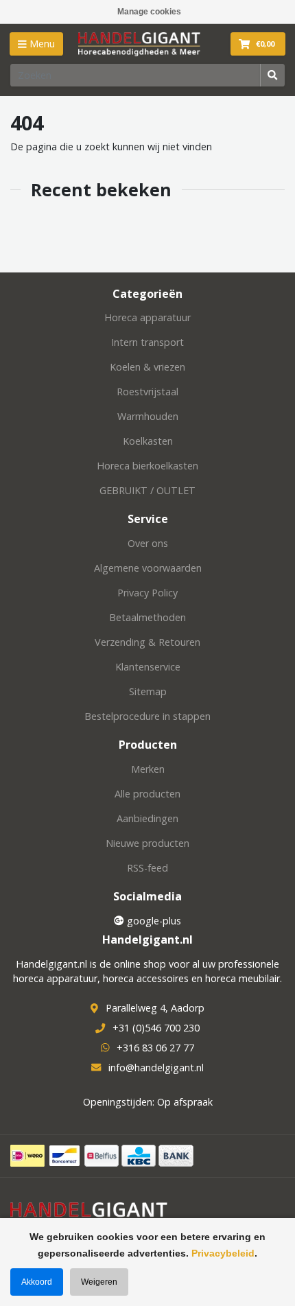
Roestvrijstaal (147, 391)
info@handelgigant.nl (156, 1067)
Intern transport (147, 342)
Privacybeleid (223, 1253)
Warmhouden (147, 416)
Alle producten (147, 793)
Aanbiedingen (147, 818)
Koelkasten (148, 440)
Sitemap (148, 691)
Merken (148, 769)
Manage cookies (149, 11)
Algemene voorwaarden (148, 567)
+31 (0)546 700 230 (156, 1027)
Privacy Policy (147, 592)
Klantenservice (147, 666)
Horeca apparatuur (147, 317)
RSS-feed (147, 867)
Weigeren (99, 1282)
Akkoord (36, 1282)
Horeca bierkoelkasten (147, 465)
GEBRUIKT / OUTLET (147, 490)
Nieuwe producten (147, 843)
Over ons (148, 543)
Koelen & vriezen (147, 366)
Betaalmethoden (147, 617)
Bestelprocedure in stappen (147, 716)
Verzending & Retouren (147, 642)
